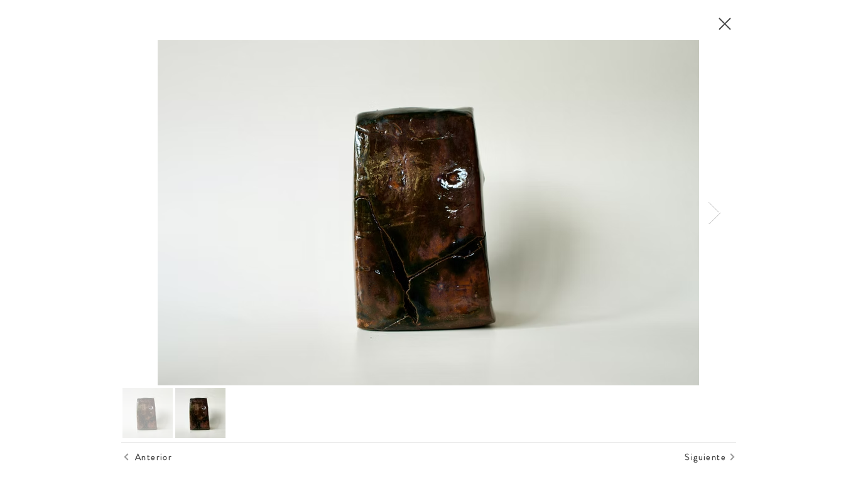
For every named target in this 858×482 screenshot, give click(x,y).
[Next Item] (714, 213)
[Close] (724, 23)
